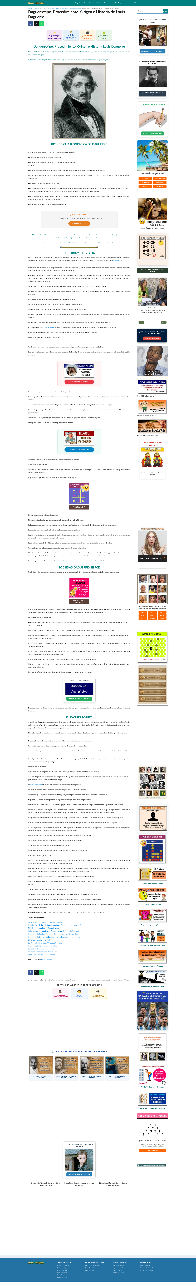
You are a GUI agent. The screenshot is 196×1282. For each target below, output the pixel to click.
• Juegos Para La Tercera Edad (83, 3)
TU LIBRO (145, 178)
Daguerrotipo (46, 960)
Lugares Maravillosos (119, 1268)
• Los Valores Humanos (103, 3)
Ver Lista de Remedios (79, 449)
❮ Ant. (141, 322)
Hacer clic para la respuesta (79, 699)
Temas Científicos (90, 1268)
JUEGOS (145, 186)
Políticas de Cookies (146, 1270)
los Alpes (116, 260)
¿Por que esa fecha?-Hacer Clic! (152, 93)
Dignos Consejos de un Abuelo (146, 416)
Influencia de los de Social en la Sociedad (53, 931)
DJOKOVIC (162, 618)
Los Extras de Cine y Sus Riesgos (41, 949)
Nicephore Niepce (48, 327)
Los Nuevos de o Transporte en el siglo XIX (54, 925)
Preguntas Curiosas (119, 1272)
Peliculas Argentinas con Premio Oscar (43, 952)
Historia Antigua (62, 1268)
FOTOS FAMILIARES (160, 178)
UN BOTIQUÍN (159, 182)
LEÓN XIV (162, 615)
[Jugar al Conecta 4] (152, 849)
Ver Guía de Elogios (79, 382)
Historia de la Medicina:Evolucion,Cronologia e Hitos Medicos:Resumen (53, 980)
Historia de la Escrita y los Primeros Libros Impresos (54, 937)
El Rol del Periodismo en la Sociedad (42, 940)
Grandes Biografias (63, 1277)
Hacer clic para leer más (152, 133)
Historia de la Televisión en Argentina (42, 946)
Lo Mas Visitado (145, 1265)
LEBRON (152, 615)
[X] (36, 23)
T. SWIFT (162, 612)
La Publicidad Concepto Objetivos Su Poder (45, 943)
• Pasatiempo (118, 3)
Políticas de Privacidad (147, 1268)
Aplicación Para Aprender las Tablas (152, 1108)
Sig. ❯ (163, 322)
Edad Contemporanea (64, 1275)
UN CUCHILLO (159, 186)
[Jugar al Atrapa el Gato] (152, 647)
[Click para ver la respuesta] (160, 254)
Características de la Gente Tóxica (152, 945)
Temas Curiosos (117, 1270)
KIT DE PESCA (145, 182)
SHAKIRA (152, 618)
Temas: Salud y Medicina (92, 1265)
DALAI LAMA (143, 618)
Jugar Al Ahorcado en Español (152, 884)
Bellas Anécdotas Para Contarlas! (147, 435)
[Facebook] (30, 23)
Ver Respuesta (152, 338)
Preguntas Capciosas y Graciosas (152, 925)
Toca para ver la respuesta (79, 507)
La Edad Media (62, 1270)
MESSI (142, 612)
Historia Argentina (63, 1265)
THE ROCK (143, 615)
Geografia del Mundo (119, 1265)
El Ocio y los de (43, 928)
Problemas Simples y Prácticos (152, 966)
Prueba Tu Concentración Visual (152, 1087)
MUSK (152, 612)
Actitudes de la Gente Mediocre (152, 986)
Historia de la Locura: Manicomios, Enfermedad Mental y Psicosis (108, 980)
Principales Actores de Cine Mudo (41, 955)
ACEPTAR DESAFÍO (79, 223)
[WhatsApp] (41, 23)
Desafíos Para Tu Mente (152, 904)
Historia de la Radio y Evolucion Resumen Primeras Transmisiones (54, 934)
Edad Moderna (62, 1272)
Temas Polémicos (90, 1270)
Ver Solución (152, 1150)
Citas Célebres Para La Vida (145, 396)
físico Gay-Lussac (36, 785)
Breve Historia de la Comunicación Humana (45, 922)
